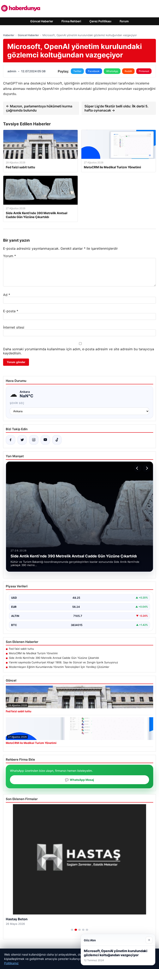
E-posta (10, 311)
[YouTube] (45, 440)
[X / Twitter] (22, 440)
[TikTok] (57, 440)
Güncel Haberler (41, 21)
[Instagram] (34, 440)
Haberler (8, 35)
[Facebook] (10, 440)
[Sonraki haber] (146, 468)
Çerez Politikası (100, 21)
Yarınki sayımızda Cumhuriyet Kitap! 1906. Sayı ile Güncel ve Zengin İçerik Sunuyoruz (63, 662)
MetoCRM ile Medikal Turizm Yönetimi (33, 653)
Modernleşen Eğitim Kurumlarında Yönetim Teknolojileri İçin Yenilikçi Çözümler (59, 667)
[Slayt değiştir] (72, 930)
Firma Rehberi (71, 21)
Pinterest (144, 71)
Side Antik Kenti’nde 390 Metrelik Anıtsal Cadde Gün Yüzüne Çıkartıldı (54, 657)
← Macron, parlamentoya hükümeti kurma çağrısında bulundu (39, 108)
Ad (6, 295)
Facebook (94, 71)
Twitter (77, 71)
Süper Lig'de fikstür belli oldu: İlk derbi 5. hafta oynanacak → (116, 108)
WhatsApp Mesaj (79, 779)
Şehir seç (17, 403)
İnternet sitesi (13, 327)
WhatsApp (112, 71)
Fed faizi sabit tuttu (21, 648)
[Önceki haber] (137, 468)
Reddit (128, 71)
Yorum (9, 256)
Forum (124, 21)
